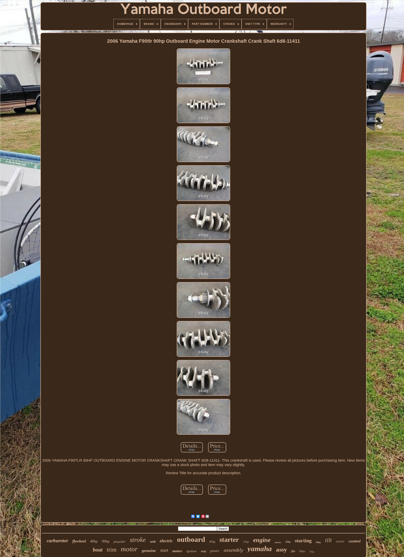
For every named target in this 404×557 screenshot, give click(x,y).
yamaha (259, 549)
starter (229, 539)
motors (177, 551)
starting (303, 540)
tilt (328, 540)
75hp (311, 551)
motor (129, 549)
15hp (246, 541)
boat (97, 550)
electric (166, 540)
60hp (318, 542)
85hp (212, 541)
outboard (191, 539)
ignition (191, 551)
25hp (288, 541)
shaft (203, 551)
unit (152, 541)
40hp (94, 541)
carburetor (57, 540)
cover (340, 541)
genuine (149, 550)
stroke (138, 539)
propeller (120, 541)
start (164, 550)
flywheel (79, 541)
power (214, 551)
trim (112, 549)
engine (262, 539)
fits (293, 551)
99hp (105, 541)
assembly (233, 550)
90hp (302, 551)
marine (278, 542)
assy (281, 549)
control (354, 541)
